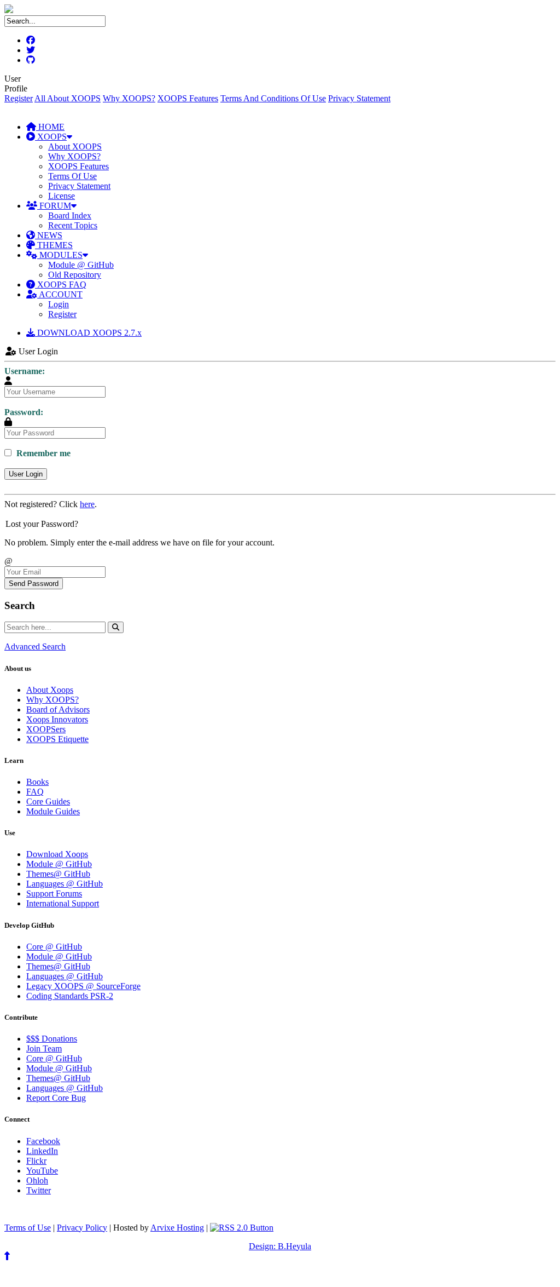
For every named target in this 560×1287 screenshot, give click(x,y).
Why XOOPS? (129, 98)
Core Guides (48, 801)
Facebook (43, 1141)
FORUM (54, 205)
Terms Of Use (72, 176)
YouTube (42, 1170)
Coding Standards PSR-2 (69, 996)
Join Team (44, 1048)
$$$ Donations (51, 1038)
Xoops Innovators (57, 719)
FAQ (35, 791)
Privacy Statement (359, 98)
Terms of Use (27, 1227)
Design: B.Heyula (280, 1246)
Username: (24, 371)
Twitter (38, 1190)
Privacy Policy (82, 1227)
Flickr (36, 1160)
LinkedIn (42, 1151)
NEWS (48, 235)
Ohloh (37, 1180)
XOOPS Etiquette (57, 739)
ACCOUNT (60, 294)
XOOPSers (46, 729)
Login (58, 304)
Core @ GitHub (54, 946)
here (87, 504)
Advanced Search (35, 646)
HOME (50, 126)
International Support (62, 903)
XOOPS (51, 136)
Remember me (42, 453)
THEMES (54, 245)
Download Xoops (57, 854)
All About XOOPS (67, 98)
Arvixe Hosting (177, 1227)
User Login (26, 474)
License (61, 195)
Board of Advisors (58, 709)
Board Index (69, 215)
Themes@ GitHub (58, 873)
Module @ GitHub (81, 264)
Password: (23, 412)
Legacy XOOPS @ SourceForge (83, 986)
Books (37, 781)
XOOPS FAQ (60, 284)
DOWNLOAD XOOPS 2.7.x (88, 332)
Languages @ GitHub (64, 883)
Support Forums (54, 893)
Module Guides (53, 811)
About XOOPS (75, 146)
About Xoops (49, 689)
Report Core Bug (56, 1097)
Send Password (34, 583)
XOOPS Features (188, 98)
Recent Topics (72, 225)
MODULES (60, 255)
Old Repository (74, 274)
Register (18, 98)
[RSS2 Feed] (241, 1227)
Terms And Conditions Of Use (273, 98)
